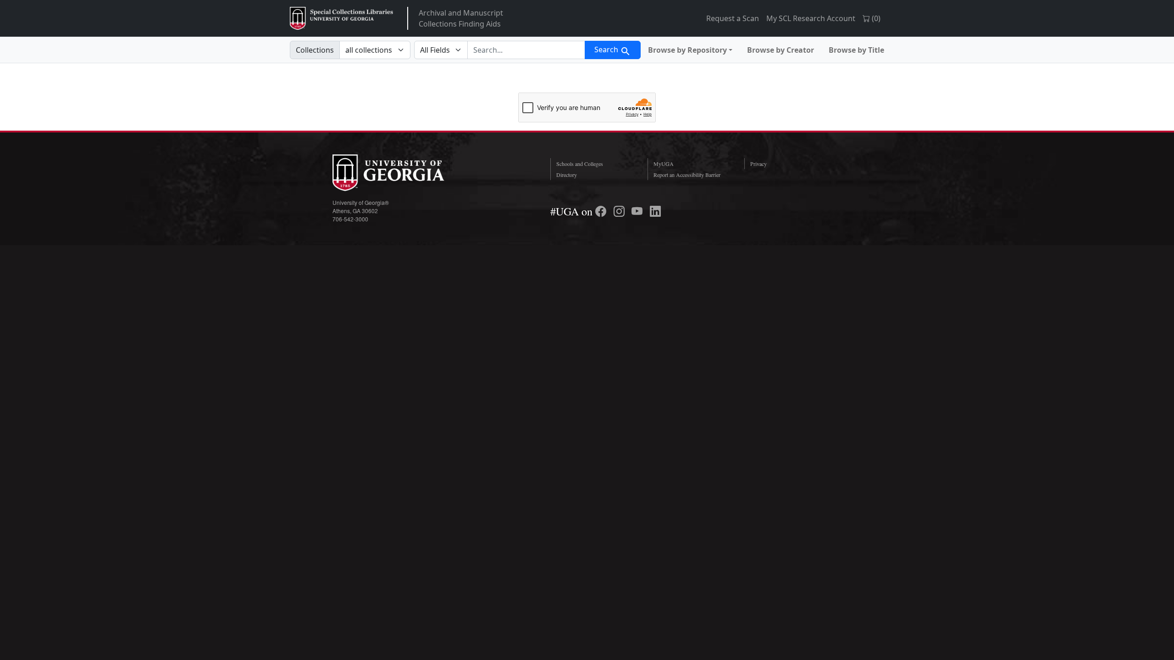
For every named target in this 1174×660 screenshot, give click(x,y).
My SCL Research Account (810, 18)
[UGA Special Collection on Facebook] (602, 211)
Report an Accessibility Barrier (686, 174)
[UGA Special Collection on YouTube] (638, 211)
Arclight (341, 18)
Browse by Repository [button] (687, 50)
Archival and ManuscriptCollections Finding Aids (461, 18)
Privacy (758, 163)
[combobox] (526, 50)
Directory (566, 174)
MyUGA (663, 163)
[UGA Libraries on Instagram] (620, 211)
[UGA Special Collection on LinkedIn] (655, 211)
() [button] (875, 18)
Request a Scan (732, 18)
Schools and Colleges (579, 163)
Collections (315, 50)
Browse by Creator (780, 50)
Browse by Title (856, 50)
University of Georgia (401, 172)
